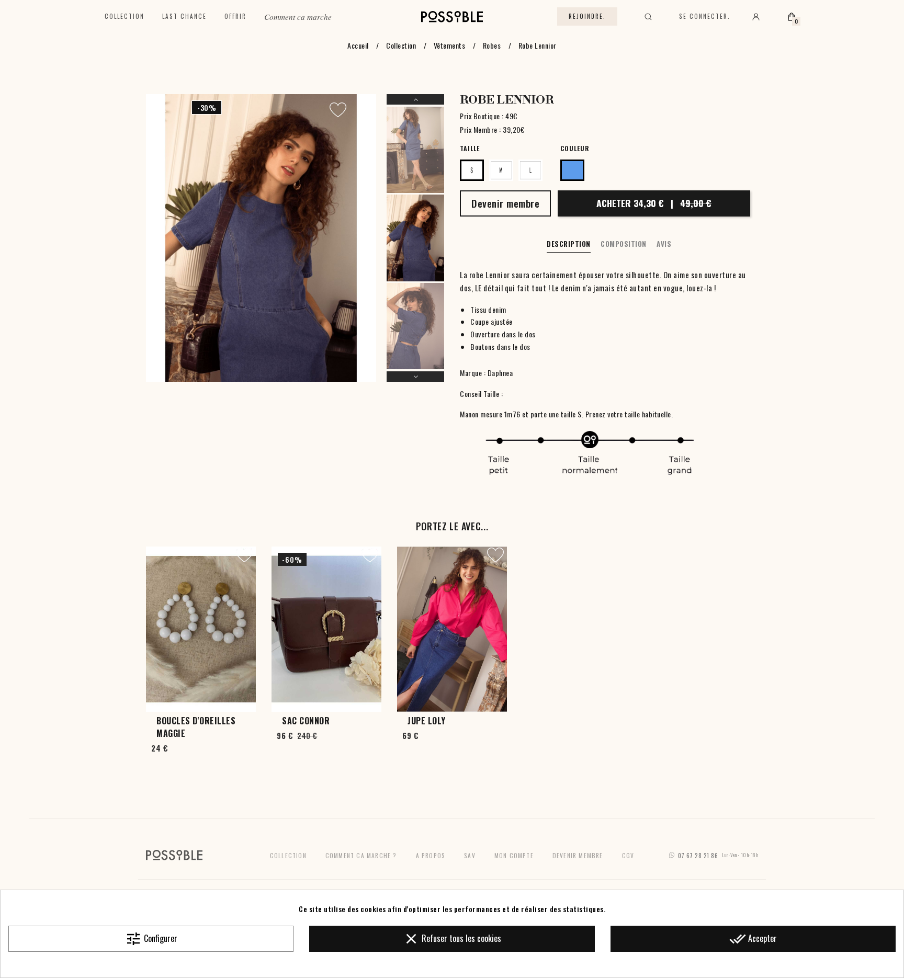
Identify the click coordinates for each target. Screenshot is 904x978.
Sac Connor (306, 720)
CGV (628, 855)
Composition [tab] (624, 243)
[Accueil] (452, 16)
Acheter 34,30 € (653, 203)
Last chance (184, 16)
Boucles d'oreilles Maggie (195, 727)
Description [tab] (569, 243)
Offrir (235, 16)
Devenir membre (577, 855)
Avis (664, 243)
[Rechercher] (648, 17)
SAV (470, 855)
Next (415, 376)
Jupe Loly (427, 720)
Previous (415, 99)
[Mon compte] (756, 17)
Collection (124, 16)
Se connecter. (704, 16)
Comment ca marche (298, 17)
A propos (431, 855)
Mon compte (514, 855)
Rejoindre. (587, 16)
